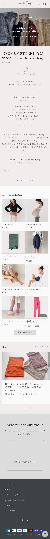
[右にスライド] (30, 407)
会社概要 (8, 489)
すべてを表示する (25, 332)
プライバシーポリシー (13, 495)
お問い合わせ (10, 510)
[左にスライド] (19, 407)
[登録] (42, 440)
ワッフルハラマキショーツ (10, 256)
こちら (34, 461)
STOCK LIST (10, 484)
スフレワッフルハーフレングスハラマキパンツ (36, 257)
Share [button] (6, 170)
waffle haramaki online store (21, 535)
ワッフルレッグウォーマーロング (13, 289)
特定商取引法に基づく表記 (15, 500)
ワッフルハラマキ (7, 224)
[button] (4, 3)
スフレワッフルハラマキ (33, 224)
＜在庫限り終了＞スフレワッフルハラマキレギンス (36, 322)
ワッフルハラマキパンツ (33, 289)
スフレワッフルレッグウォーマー (13, 321)
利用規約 (8, 505)
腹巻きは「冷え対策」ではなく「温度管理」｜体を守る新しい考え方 (24, 386)
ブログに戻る (26, 180)
